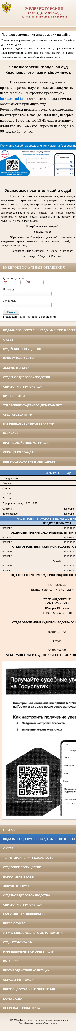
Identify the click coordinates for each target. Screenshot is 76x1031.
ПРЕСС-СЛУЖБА (14, 396)
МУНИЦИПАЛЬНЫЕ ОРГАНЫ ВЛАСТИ (28, 424)
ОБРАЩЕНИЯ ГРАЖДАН (19, 452)
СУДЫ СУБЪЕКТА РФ (17, 414)
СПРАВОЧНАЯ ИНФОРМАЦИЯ (23, 386)
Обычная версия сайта (21, 1007)
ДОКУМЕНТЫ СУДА (16, 367)
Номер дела (11, 289)
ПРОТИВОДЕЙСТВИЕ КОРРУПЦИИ (26, 442)
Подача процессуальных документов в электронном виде (39, 330)
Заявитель (9, 300)
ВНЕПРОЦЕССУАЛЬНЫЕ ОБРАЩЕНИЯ (29, 461)
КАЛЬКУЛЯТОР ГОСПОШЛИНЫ (24, 914)
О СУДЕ (8, 339)
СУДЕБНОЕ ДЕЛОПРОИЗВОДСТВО (26, 377)
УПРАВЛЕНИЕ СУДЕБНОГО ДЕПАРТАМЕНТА (33, 405)
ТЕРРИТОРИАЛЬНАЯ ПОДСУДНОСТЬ (28, 857)
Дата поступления (14, 278)
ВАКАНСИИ (10, 433)
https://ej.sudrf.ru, (13, 98)
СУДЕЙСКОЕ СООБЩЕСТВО (22, 349)
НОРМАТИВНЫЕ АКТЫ (18, 358)
